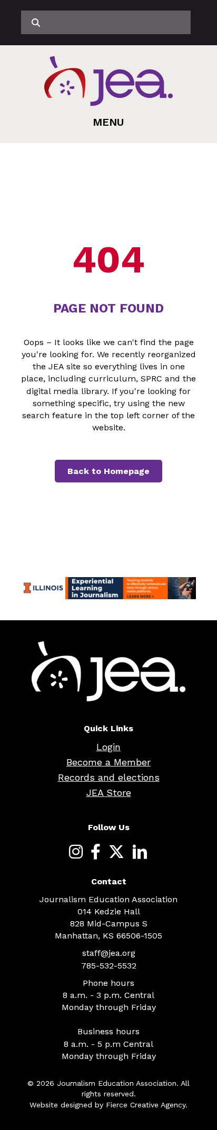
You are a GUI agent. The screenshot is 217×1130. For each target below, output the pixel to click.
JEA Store (108, 792)
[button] (108, 122)
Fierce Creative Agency (145, 1105)
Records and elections (109, 777)
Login (108, 746)
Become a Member (108, 762)
